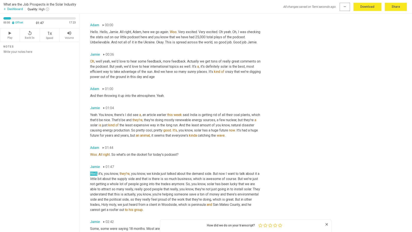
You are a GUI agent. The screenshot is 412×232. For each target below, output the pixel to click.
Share (396, 6)
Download (367, 6)
